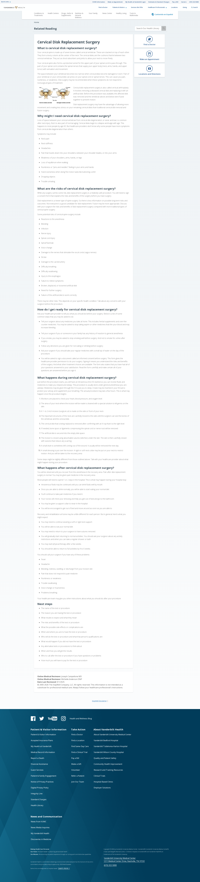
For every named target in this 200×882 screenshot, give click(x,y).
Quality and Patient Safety (105, 758)
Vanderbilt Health (13, 8)
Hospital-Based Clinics (103, 781)
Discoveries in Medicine (41, 839)
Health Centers (53, 13)
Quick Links (5, 2)
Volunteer (75, 770)
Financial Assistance (39, 764)
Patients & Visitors (119, 7)
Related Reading (45, 28)
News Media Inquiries (40, 827)
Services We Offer (137, 7)
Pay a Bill (175, 2)
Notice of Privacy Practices (42, 781)
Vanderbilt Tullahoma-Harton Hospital (110, 746)
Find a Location (77, 740)
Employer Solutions (102, 787)
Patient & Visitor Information (43, 734)
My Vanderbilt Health (40, 833)
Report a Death (37, 758)
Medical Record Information (43, 752)
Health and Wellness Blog (81, 718)
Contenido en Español (164, 14)
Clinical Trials (99, 776)
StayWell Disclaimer (99, 701)
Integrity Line (36, 793)
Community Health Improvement (108, 764)
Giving (185, 7)
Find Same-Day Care (80, 746)
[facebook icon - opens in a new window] (33, 718)
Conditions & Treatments (39, 14)
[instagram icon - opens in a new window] (63, 718)
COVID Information (98, 2)
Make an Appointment (115, 2)
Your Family (93, 13)
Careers (184, 2)
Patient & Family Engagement (43, 776)
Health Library (37, 805)
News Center (107, 13)
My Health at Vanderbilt (41, 746)
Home (36, 22)
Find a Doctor (103, 7)
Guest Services (37, 770)
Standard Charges (38, 799)
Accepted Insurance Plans (42, 740)
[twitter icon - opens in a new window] (41, 718)
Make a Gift (76, 764)
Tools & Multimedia (134, 14)
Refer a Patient (77, 776)
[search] (148, 28)
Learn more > (64, 868)
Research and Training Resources (108, 770)
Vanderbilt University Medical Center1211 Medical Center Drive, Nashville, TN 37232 (124, 859)
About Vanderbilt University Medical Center (112, 734)
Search (195, 7)
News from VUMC (38, 821)
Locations (174, 7)
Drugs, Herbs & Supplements (67, 14)
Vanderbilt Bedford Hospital (106, 740)
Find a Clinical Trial (79, 752)
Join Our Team (77, 781)
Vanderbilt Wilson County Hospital (109, 752)
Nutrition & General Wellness (79, 15)
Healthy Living (121, 13)
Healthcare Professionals (156, 7)
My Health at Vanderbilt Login (135, 2)
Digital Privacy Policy (39, 787)
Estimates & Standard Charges (158, 2)
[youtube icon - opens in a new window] (52, 718)
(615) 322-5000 (194, 2)
